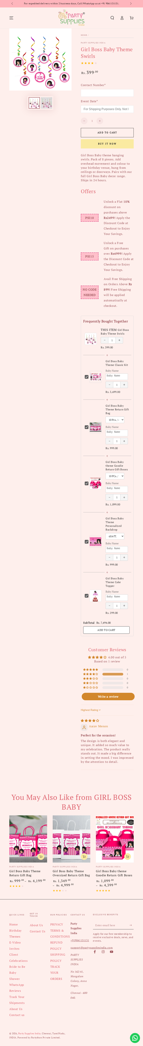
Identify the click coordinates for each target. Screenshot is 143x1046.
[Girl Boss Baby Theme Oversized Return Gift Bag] (71, 839)
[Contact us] (135, 1038)
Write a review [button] (108, 696)
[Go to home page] (71, 18)
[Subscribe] (131, 925)
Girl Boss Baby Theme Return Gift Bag (117, 409)
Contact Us (37, 931)
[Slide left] (12, 3)
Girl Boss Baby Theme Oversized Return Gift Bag (71, 873)
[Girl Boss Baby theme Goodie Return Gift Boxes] (115, 839)
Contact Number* (93, 85)
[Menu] (11, 18)
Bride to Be (17, 967)
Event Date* (89, 101)
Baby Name (112, 370)
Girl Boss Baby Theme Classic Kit (117, 363)
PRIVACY (56, 924)
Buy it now (107, 143)
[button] (112, 18)
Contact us (17, 1015)
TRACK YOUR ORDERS (56, 973)
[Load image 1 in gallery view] (34, 103)
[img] (90, 721)
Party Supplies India (93, 43)
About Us (16, 1009)
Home (84, 35)
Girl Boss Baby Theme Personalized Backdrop (115, 524)
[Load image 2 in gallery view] (46, 103)
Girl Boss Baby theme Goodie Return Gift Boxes (117, 465)
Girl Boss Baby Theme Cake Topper (115, 582)
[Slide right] (130, 3)
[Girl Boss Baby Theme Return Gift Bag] (28, 839)
